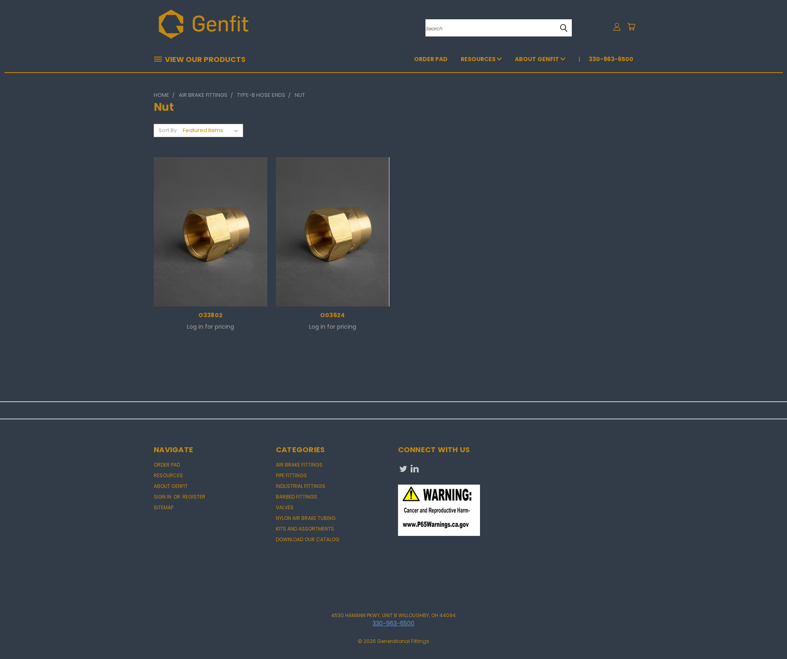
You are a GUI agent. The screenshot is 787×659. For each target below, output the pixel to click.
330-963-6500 (611, 59)
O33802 (210, 315)
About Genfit (537, 59)
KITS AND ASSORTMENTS (305, 528)
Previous (765, 633)
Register (193, 496)
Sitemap (163, 507)
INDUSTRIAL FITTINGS (300, 486)
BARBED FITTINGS (296, 496)
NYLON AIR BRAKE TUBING (306, 518)
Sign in (163, 496)
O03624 (332, 315)
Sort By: (168, 130)
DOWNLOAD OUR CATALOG (307, 539)
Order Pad (431, 59)
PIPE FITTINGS (291, 475)
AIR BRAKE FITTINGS (299, 464)
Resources (479, 59)
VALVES (284, 507)
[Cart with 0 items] (631, 27)
